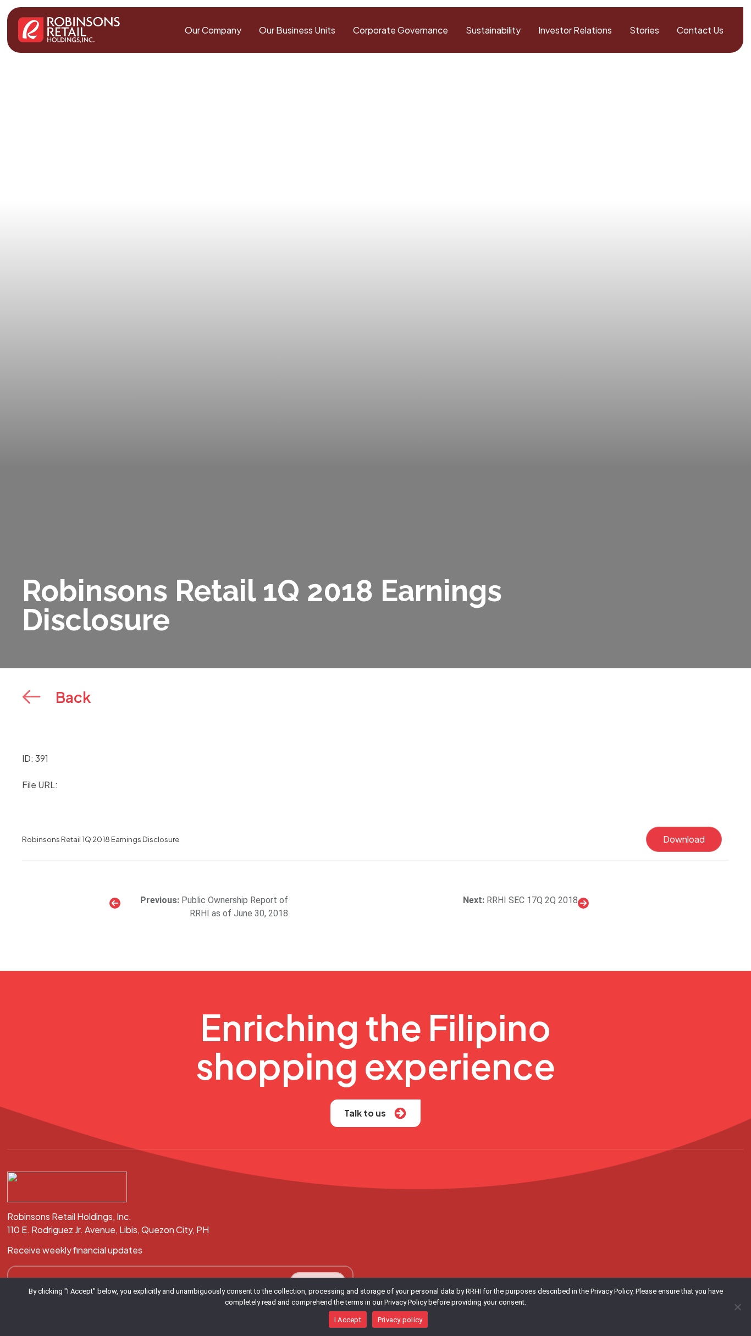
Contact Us (700, 30)
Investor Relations (575, 30)
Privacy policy (400, 1320)
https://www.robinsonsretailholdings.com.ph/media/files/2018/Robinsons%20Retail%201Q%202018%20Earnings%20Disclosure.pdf (337, 784)
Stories (644, 30)
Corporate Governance (400, 30)
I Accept (347, 1320)
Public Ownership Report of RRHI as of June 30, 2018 (234, 907)
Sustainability (493, 30)
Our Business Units (297, 30)
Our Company (213, 30)
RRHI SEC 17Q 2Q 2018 (532, 900)
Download (684, 839)
